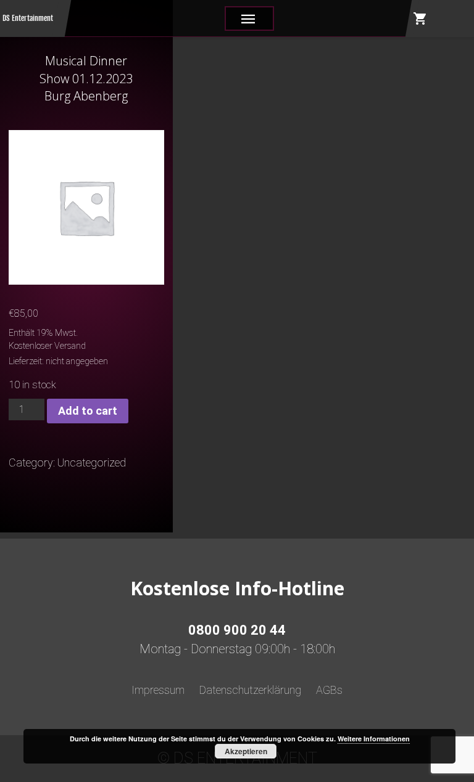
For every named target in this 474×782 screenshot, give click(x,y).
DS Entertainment (27, 18)
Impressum (158, 689)
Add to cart (87, 410)
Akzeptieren (246, 751)
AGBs (329, 689)
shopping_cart (420, 18)
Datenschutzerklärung (250, 689)
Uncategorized (91, 462)
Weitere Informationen (374, 738)
